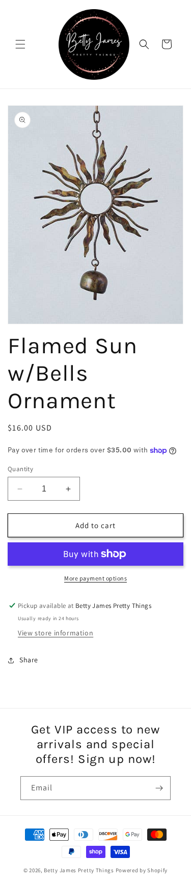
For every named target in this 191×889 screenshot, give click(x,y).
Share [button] (28, 659)
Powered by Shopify (142, 870)
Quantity (20, 469)
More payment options (95, 578)
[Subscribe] (159, 788)
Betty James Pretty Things (79, 870)
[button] (20, 44)
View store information (55, 632)
